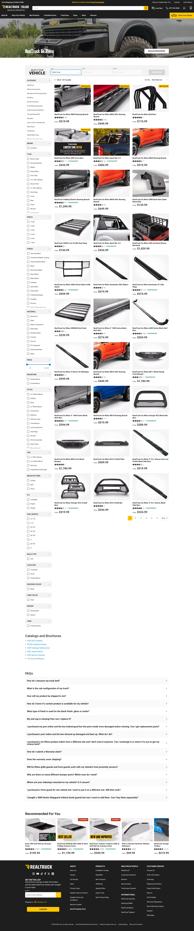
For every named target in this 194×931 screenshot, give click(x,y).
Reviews (124, 879)
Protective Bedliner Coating (39, 257)
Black (32, 266)
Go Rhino (33, 148)
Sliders (32, 167)
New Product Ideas (102, 897)
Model (115, 68)
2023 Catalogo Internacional (38, 648)
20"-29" (32, 527)
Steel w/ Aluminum (36, 324)
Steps (75, 15)
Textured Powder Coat (38, 307)
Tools (32, 204)
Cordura (33, 337)
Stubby (32, 508)
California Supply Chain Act (108, 924)
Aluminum (33, 316)
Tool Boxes (31, 131)
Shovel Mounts (35, 448)
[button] (97, 681)
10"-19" (32, 519)
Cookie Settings (123, 924)
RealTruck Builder (97, 2)
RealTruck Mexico (127, 908)
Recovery (33, 465)
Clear (32, 600)
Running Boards (36, 163)
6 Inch (32, 238)
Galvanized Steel (36, 349)
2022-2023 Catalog (34, 641)
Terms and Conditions (136, 924)
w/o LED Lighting (36, 180)
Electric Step (34, 159)
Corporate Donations (128, 875)
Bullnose (33, 415)
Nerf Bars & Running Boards (37, 93)
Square (32, 615)
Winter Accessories (33, 89)
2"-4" (32, 523)
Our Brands (74, 879)
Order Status (187, 2)
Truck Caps (65, 15)
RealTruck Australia (128, 899)
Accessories (34, 213)
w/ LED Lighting (36, 188)
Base (32, 402)
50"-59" (32, 544)
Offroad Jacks (35, 419)
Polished (33, 282)
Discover (93, 15)
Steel (32, 320)
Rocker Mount (35, 379)
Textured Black (35, 253)
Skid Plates (31, 127)
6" (31, 548)
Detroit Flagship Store (78, 909)
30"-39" (32, 531)
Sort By (147, 80)
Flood (32, 489)
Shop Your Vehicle (18, 15)
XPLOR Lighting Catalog (36, 644)
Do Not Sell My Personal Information (87, 924)
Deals (84, 15)
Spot (32, 484)
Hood (32, 574)
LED (31, 559)
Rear (32, 200)
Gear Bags (34, 431)
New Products (34, 15)
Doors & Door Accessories (36, 122)
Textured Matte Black (37, 262)
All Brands (99, 884)
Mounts (33, 209)
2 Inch (32, 222)
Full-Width (33, 500)
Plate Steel (34, 329)
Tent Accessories (36, 440)
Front (32, 196)
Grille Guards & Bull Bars (35, 110)
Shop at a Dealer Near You (161, 2)
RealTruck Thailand (127, 912)
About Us (73, 870)
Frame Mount (35, 383)
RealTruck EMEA (127, 903)
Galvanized (34, 291)
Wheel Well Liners (33, 135)
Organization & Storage (38, 469)
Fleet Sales (150, 915)
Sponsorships (126, 884)
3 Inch (32, 226)
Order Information (153, 875)
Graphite (33, 299)
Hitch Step (34, 192)
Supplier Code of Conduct (79, 893)
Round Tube (34, 184)
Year (52, 68)
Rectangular (34, 611)
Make (83, 68)
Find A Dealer (151, 897)
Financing (150, 879)
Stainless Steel (35, 333)
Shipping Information (154, 884)
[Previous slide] (27, 837)
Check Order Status (153, 888)
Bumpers (30, 118)
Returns (149, 893)
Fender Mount (35, 578)
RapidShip (99, 875)
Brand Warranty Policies (155, 906)
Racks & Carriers (33, 102)
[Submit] (58, 895)
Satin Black (34, 287)
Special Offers (100, 888)
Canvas (33, 341)
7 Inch (32, 242)
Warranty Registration (154, 902)
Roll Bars (30, 97)
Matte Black (34, 278)
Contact (177, 2)
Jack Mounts (35, 423)
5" (31, 540)
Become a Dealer (76, 904)
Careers (72, 875)
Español (149, 911)
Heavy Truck (100, 893)
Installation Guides (102, 870)
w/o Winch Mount (36, 394)
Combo (32, 480)
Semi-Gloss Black (36, 270)
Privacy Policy (75, 888)
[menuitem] (4, 15)
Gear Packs (34, 444)
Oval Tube (33, 175)
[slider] (27, 364)
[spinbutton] (30, 368)
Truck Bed (33, 570)
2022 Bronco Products (36, 655)
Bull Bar (33, 398)
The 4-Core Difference (35, 659)
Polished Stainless (36, 295)
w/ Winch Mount (36, 407)
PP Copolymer (35, 345)
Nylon (32, 354)
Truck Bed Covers (50, 15)
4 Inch (32, 230)
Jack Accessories (36, 427)
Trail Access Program (128, 888)
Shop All (4, 15)
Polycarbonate (35, 626)
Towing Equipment (33, 114)
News (72, 884)
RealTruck (30, 85)
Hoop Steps (34, 171)
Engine (32, 504)
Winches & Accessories (35, 139)
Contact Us (151, 870)
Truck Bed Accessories (35, 106)
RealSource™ (125, 870)
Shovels (33, 436)
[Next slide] (166, 837)
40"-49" (32, 535)
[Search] (146, 8)
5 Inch (32, 234)
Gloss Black (34, 274)
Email (27, 890)
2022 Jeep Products (35, 651)
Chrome (33, 303)
